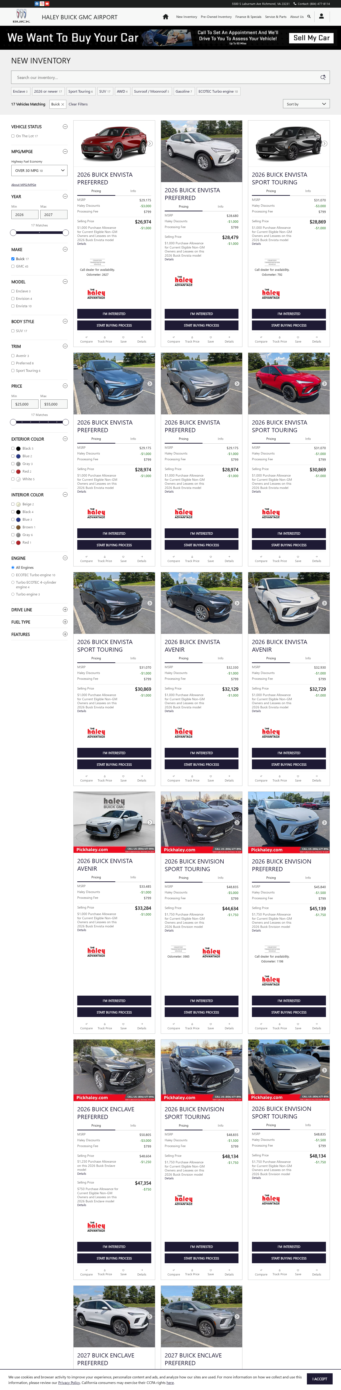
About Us (297, 16)
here (170, 1382)
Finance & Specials (248, 16)
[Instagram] (42, 3)
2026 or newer (48, 91)
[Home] (22, 17)
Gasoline (184, 91)
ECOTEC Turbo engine (218, 91)
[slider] (13, 232)
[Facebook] (37, 3)
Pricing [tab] (96, 191)
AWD (122, 91)
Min (14, 206)
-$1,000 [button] (145, 228)
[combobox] (39, 170)
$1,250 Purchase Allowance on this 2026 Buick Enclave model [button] (96, 1214)
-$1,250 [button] (145, 1208)
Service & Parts (275, 16)
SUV (104, 91)
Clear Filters (78, 103)
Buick (55, 103)
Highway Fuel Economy (26, 161)
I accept (319, 1378)
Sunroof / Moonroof (151, 91)
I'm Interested (114, 313)
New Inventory (186, 16)
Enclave (20, 91)
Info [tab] (133, 191)
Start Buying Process (114, 325)
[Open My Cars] (320, 16)
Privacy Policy (69, 1382)
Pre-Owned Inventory (216, 16)
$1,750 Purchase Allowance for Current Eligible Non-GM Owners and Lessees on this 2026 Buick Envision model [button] (185, 957)
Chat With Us (114, 337)
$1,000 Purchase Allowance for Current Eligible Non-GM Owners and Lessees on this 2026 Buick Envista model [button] (97, 235)
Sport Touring (80, 91)
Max (43, 206)
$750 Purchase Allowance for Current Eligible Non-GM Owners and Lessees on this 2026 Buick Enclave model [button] (97, 1243)
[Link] (170, 37)
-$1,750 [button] (232, 949)
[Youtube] (47, 3)
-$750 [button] (146, 1235)
